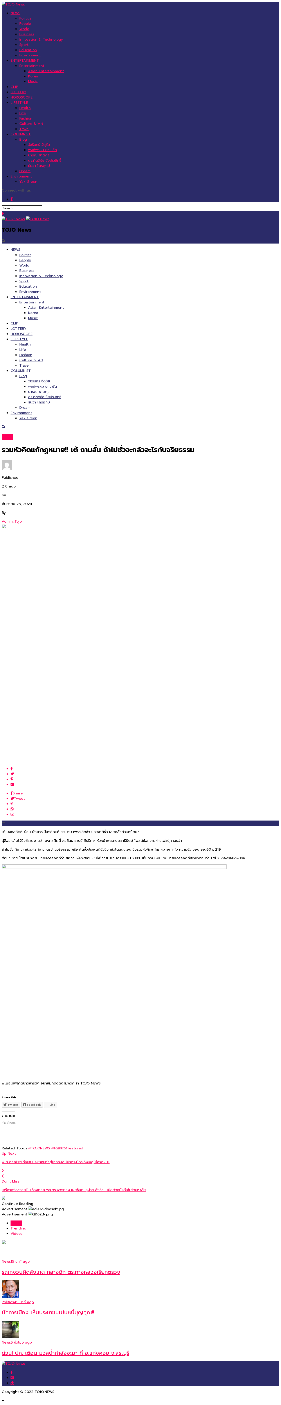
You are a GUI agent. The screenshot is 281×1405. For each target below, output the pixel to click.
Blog (23, 139)
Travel (24, 129)
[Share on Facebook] (145, 768)
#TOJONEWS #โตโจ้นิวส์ (47, 1148)
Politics (25, 18)
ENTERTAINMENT (25, 60)
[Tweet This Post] (145, 774)
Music (33, 81)
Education (28, 50)
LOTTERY (18, 92)
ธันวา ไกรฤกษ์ (39, 165)
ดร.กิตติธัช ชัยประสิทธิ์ (44, 160)
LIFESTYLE (19, 102)
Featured (75, 1148)
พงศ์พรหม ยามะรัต (42, 150)
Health (25, 108)
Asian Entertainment (46, 71)
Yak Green (28, 181)
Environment (30, 55)
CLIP (14, 87)
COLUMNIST (21, 134)
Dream (25, 171)
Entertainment (31, 65)
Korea (33, 76)
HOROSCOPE (21, 97)
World (24, 29)
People (25, 23)
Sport (24, 44)
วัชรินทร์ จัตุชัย (39, 144)
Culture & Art (31, 123)
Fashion (25, 118)
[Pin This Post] (145, 779)
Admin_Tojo (12, 521)
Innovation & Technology (41, 39)
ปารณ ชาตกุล (39, 155)
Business (26, 34)
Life (22, 113)
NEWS (15, 13)
